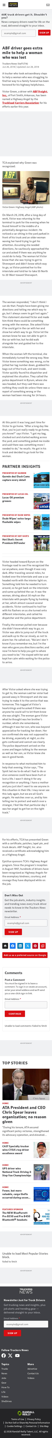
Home (5, 1103)
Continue (15, 1013)
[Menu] (4, 5)
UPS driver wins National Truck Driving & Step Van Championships (16, 1172)
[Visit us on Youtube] (17, 1355)
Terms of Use (17, 1419)
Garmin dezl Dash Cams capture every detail (16, 478)
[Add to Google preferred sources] (43, 946)
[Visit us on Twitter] (10, 1355)
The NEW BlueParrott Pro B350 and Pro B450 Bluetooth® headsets (16, 1216)
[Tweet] (28, 946)
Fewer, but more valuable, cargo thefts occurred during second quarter (16, 1194)
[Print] (5, 946)
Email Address (13, 917)
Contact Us (31, 1426)
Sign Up (44, 32)
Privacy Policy (34, 1419)
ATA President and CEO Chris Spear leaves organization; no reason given (24, 1114)
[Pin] (35, 946)
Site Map (44, 1426)
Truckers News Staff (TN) (15, 63)
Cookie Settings (14, 1426)
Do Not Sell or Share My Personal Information (27, 1422)
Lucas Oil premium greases (13, 499)
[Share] (13, 946)
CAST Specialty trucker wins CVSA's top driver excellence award (15, 1150)
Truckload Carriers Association (20, 102)
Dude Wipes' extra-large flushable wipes (16, 520)
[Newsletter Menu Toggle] (48, 5)
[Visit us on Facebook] (3, 1355)
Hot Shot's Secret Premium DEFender (13, 541)
